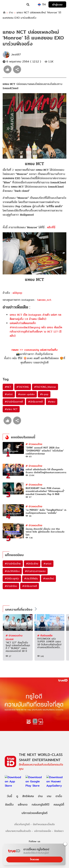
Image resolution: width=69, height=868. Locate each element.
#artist (9, 394)
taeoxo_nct (44, 300)
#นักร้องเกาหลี (35, 402)
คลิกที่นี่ (51, 227)
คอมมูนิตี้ (59, 804)
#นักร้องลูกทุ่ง (12, 578)
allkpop (17, 293)
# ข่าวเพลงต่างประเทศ (14, 637)
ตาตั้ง (59, 796)
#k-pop (44, 394)
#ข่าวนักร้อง (11, 586)
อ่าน (11, 13)
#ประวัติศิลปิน (31, 578)
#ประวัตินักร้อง (12, 571)
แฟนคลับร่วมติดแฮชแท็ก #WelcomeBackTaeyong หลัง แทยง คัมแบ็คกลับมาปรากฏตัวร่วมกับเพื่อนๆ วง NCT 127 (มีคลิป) (36, 329)
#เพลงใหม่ (48, 578)
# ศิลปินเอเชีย (45, 635)
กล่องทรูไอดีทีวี (40, 804)
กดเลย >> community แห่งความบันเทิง (35, 350)
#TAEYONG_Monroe (45, 387)
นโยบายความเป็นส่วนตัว (18, 831)
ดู (17, 796)
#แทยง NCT (11, 409)
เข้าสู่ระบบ (57, 4)
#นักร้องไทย (32, 564)
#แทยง (51, 402)
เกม (49, 796)
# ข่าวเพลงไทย (34, 444)
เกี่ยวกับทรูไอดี (22, 824)
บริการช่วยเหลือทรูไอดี (34, 813)
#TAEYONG (22, 387)
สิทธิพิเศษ (28, 796)
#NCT (8, 387)
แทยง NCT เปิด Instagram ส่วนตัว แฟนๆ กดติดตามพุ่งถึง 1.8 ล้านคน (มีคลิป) (35, 316)
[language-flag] (39, 4)
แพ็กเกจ (22, 804)
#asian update (26, 394)
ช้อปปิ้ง (9, 804)
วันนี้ (9, 796)
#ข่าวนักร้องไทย (13, 564)
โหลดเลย (34, 859)
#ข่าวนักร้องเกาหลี (14, 402)
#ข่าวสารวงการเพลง (35, 571)
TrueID (10, 4)
